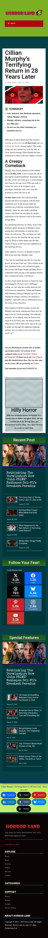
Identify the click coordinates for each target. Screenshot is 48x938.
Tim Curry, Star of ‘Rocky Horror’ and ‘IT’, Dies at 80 (30, 498)
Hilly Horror (12, 82)
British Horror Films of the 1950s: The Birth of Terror (30, 757)
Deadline (20, 252)
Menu (13, 23)
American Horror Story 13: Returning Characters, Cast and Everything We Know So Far (24, 714)
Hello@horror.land (12, 844)
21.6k (9, 570)
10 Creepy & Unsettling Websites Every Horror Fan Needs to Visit (29, 697)
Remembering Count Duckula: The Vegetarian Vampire (29, 731)
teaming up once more (13, 143)
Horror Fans (17, 570)
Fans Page (35, 357)
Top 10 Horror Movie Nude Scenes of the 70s (30, 744)
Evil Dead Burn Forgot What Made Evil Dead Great (28, 512)
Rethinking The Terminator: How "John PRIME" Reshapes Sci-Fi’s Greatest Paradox (21, 479)
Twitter (34, 354)
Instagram (11, 357)
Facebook (26, 354)
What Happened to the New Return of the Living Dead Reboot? (29, 528)
